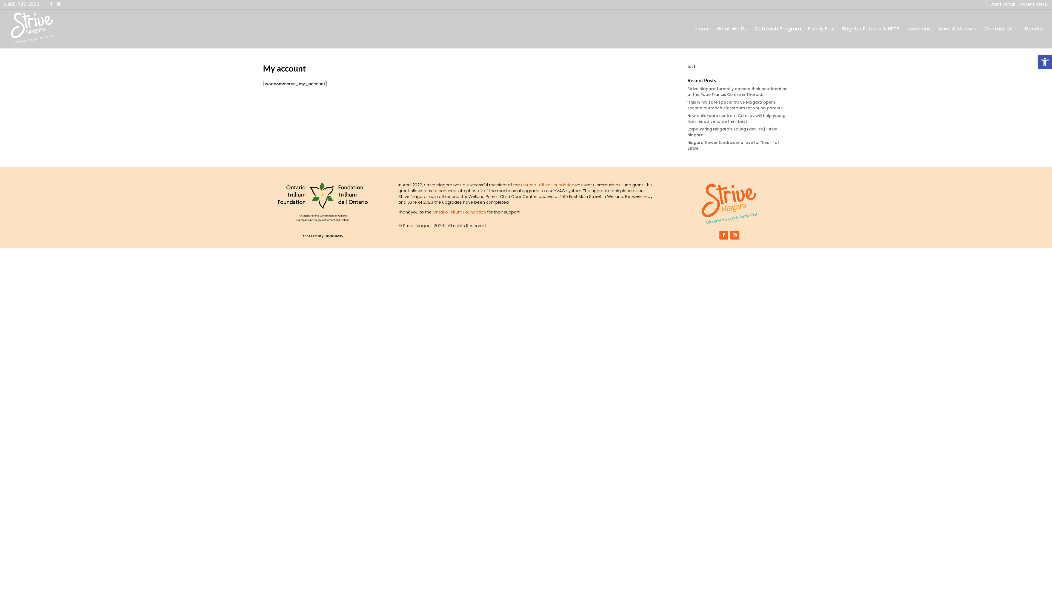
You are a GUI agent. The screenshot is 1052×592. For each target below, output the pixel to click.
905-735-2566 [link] (23, 4)
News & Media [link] (954, 29)
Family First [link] (821, 29)
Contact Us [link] (998, 29)
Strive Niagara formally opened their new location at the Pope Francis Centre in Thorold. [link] (737, 91)
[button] (51, 4)
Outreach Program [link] (777, 29)
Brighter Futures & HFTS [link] (871, 29)
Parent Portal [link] (1034, 5)
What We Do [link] (732, 29)
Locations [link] (919, 29)
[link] (1045, 62)
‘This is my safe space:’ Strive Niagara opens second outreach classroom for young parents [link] (735, 105)
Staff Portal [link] (1002, 5)
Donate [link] (1034, 29)
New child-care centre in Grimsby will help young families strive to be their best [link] (736, 118)
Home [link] (702, 29)
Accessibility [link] (313, 236)
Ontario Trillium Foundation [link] (547, 185)
